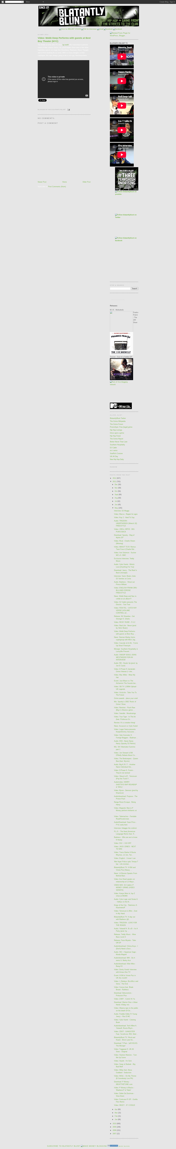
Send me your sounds (118, 299)
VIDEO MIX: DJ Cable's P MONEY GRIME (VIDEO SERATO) (124, 887)
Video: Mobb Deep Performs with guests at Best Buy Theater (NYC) (64, 40)
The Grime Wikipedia (117, 421)
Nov (116, 488)
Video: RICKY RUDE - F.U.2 (124, 622)
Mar (116, 1113)
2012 (115, 478)
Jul (116, 501)
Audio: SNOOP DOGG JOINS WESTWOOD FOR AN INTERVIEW (125, 657)
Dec (116, 484)
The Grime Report (116, 439)
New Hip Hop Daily (117, 459)
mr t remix (114, 450)
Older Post (87, 182)
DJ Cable (113, 448)
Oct (116, 491)
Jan (116, 1119)
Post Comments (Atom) (57, 187)
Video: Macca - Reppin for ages (126, 514)
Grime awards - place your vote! (126, 698)
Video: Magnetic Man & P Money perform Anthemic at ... (125, 810)
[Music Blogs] (113, 1146)
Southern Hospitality (117, 445)
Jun (116, 505)
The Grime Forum (116, 424)
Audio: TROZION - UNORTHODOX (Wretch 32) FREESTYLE (125, 523)
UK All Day (114, 456)
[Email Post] (68, 109)
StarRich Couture (116, 453)
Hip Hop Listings (116, 430)
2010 (115, 1124)
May (116, 508)
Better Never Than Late (118, 442)
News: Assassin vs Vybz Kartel (126, 726)
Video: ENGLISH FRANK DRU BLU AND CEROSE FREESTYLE (125, 590)
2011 (115, 481)
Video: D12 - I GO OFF (122, 843)
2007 (115, 1134)
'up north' (65, 45)
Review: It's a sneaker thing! (124, 723)
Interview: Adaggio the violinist (125, 828)
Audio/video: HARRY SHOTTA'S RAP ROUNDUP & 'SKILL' (125, 784)
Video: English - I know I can (125, 858)
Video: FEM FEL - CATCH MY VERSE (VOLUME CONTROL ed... (125, 610)
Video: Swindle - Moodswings (125, 713)
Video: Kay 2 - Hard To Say (124, 517)
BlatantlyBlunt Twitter (118, 418)
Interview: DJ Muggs (121, 511)
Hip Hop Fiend (115, 436)
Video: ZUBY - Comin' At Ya (124, 999)
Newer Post (42, 182)
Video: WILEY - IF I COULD (124, 1105)
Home (64, 182)
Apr (116, 1109)
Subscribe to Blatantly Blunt (63, 1146)
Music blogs (124, 1146)
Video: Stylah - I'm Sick (123, 1061)
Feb (116, 1116)
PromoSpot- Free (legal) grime (121, 427)
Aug (116, 498)
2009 (115, 1127)
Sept (117, 494)
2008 (115, 1130)
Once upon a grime (117, 433)
